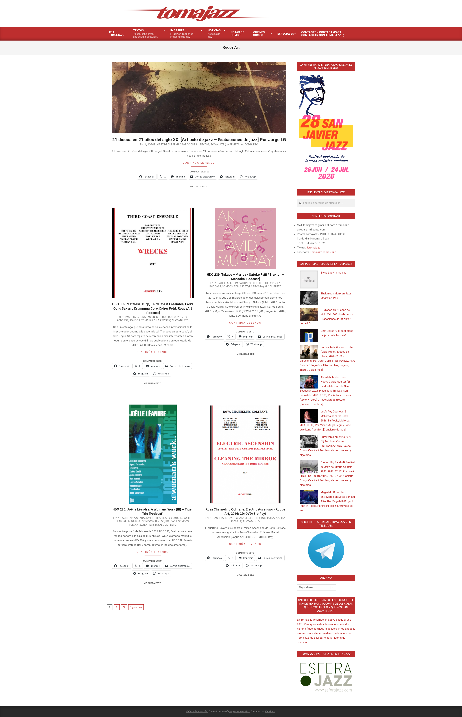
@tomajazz (313, 247)
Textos (205, 144)
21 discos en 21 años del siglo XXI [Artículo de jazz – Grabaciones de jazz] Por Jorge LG (199, 139)
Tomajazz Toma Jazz (323, 252)
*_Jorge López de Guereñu (162, 144)
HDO (163, 317)
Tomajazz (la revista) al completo (234, 144)
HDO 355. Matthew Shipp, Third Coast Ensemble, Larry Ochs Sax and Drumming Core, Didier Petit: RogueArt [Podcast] (152, 308)
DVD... (232, 517)
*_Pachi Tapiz (131, 317)
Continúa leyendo (199, 162)
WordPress (270, 711)
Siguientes (136, 607)
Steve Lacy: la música (333, 272)
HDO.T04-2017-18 (177, 317)
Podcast (122, 320)
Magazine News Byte (239, 711)
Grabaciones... (189, 144)
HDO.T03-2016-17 (269, 283)
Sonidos (134, 320)
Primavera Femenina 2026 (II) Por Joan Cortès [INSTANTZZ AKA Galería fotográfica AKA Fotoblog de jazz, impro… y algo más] (325, 446)
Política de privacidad (197, 711)
